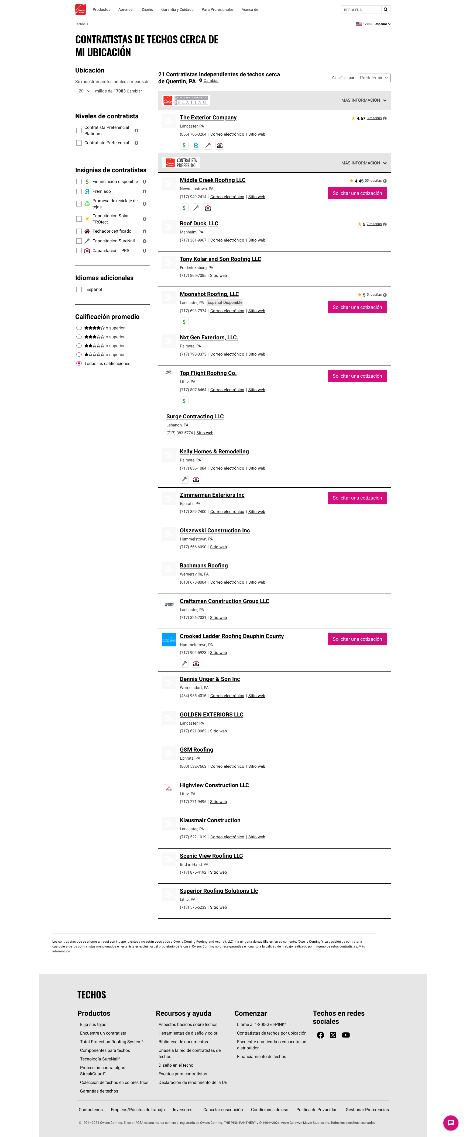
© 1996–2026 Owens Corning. (101, 1123)
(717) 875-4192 (193, 872)
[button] (136, 130)
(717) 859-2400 (193, 511)
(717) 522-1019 (193, 836)
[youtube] (345, 1035)
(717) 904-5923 (193, 652)
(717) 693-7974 (193, 310)
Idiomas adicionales (104, 278)
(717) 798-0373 (193, 354)
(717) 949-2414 (193, 196)
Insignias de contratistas (110, 170)
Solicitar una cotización (357, 193)
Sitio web (256, 134)
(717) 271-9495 (193, 801)
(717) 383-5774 (179, 432)
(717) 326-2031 (193, 617)
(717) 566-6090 (193, 546)
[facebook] (320, 1035)
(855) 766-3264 (193, 134)
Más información (360, 100)
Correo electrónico (227, 134)
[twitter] (333, 1035)
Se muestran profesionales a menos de (112, 81)
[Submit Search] (386, 9)
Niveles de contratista (107, 116)
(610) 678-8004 (193, 582)
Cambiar (134, 91)
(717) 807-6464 (193, 389)
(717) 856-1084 (193, 468)
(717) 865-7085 (193, 275)
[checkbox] (79, 364)
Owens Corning (80, 9)
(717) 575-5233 (193, 907)
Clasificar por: (343, 77)
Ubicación (89, 70)
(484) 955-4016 (193, 695)
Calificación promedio (107, 316)
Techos (80, 24)
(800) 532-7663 (193, 766)
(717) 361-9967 (193, 240)
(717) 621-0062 (193, 730)
